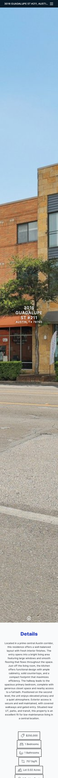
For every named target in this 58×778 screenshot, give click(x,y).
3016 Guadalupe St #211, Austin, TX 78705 (26, 3)
